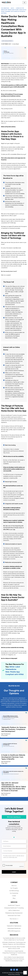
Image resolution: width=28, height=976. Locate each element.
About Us (14, 885)
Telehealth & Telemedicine (14, 926)
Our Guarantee (14, 893)
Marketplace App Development (14, 913)
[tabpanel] (14, 827)
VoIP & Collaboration (14, 910)
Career (14, 895)
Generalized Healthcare (14, 928)
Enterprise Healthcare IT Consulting (14, 908)
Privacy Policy (11, 974)
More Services (13, 918)
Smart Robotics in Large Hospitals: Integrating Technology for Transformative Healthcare (14, 952)
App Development (7, 41)
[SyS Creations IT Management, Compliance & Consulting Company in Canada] (6, 2)
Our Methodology (14, 890)
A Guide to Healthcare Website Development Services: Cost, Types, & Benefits (13, 757)
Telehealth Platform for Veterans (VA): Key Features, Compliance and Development (13, 729)
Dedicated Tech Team (14, 915)
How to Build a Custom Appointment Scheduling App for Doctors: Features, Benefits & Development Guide (14, 959)
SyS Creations (5, 8)
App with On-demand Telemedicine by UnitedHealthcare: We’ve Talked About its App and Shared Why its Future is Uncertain (13, 787)
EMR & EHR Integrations (14, 931)
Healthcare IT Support (14, 905)
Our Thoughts (14, 888)
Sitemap (18, 974)
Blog (12, 8)
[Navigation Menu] (24, 2)
